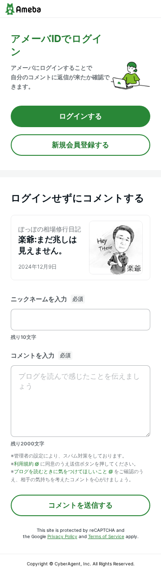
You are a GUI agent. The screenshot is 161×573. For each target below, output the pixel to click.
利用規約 (24, 464)
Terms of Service (106, 536)
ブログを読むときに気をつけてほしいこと (60, 471)
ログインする (80, 115)
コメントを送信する (80, 504)
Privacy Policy (62, 536)
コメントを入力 (33, 355)
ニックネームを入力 (39, 299)
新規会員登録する (80, 144)
